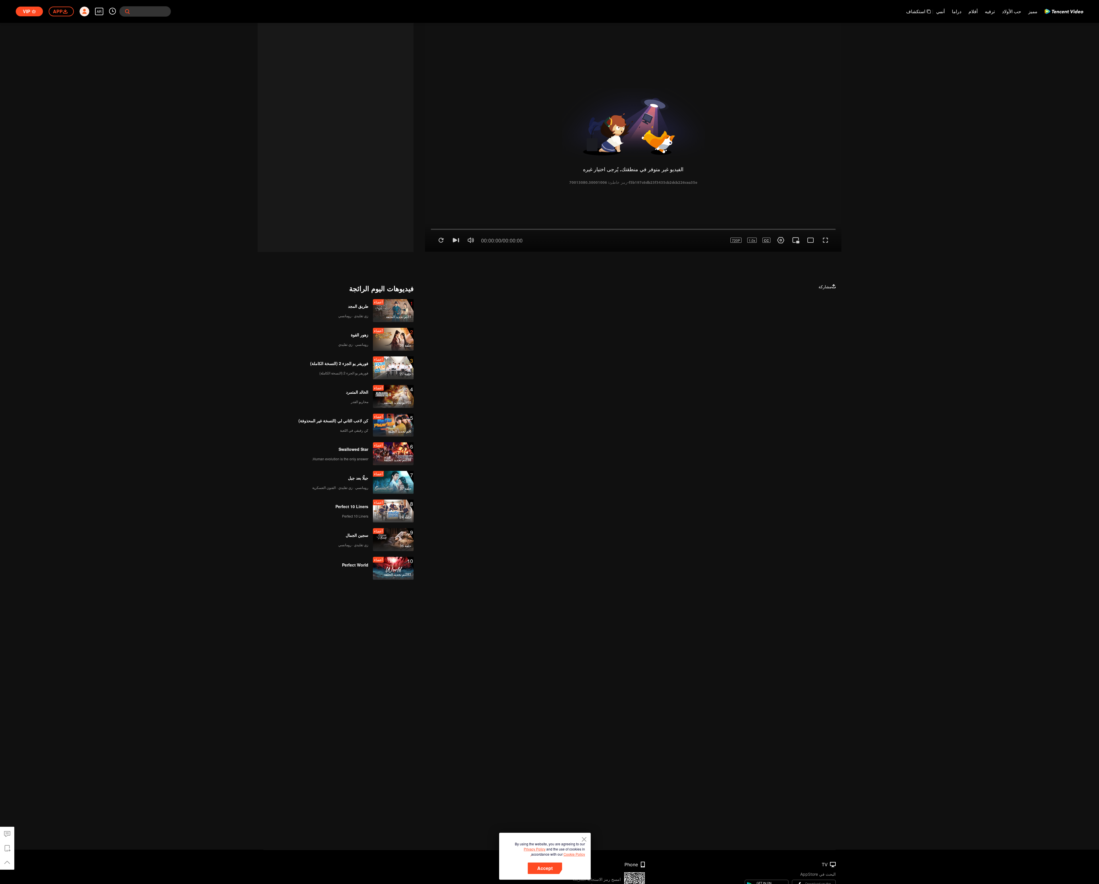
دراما (956, 11)
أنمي (940, 11)
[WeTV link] (1064, 11)
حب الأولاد (1011, 11)
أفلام (973, 11)
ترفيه (990, 11)
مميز (1032, 11)
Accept (545, 868)
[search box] (127, 11)
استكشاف (915, 11)
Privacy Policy (534, 848)
